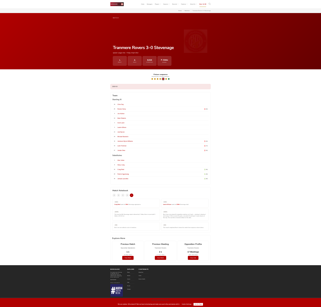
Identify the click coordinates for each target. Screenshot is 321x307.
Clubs (142, 4)
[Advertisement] (144, 32)
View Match (128, 258)
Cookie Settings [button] (186, 304)
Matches (187, 10)
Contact (140, 275)
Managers (149, 4)
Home (180, 10)
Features (183, 4)
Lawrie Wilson (167, 204)
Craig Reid (117, 204)
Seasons (165, 4)
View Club (193, 258)
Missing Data (141, 272)
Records (174, 4)
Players (157, 4)
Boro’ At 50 (202, 4)
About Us (192, 4)
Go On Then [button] (198, 304)
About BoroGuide (113, 279)
